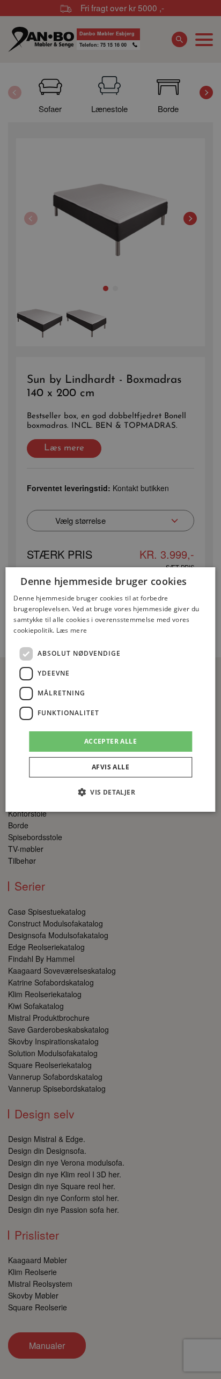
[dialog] (110, 689)
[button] (110, 791)
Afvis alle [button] (110, 767)
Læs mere (71, 630)
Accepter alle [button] (110, 741)
